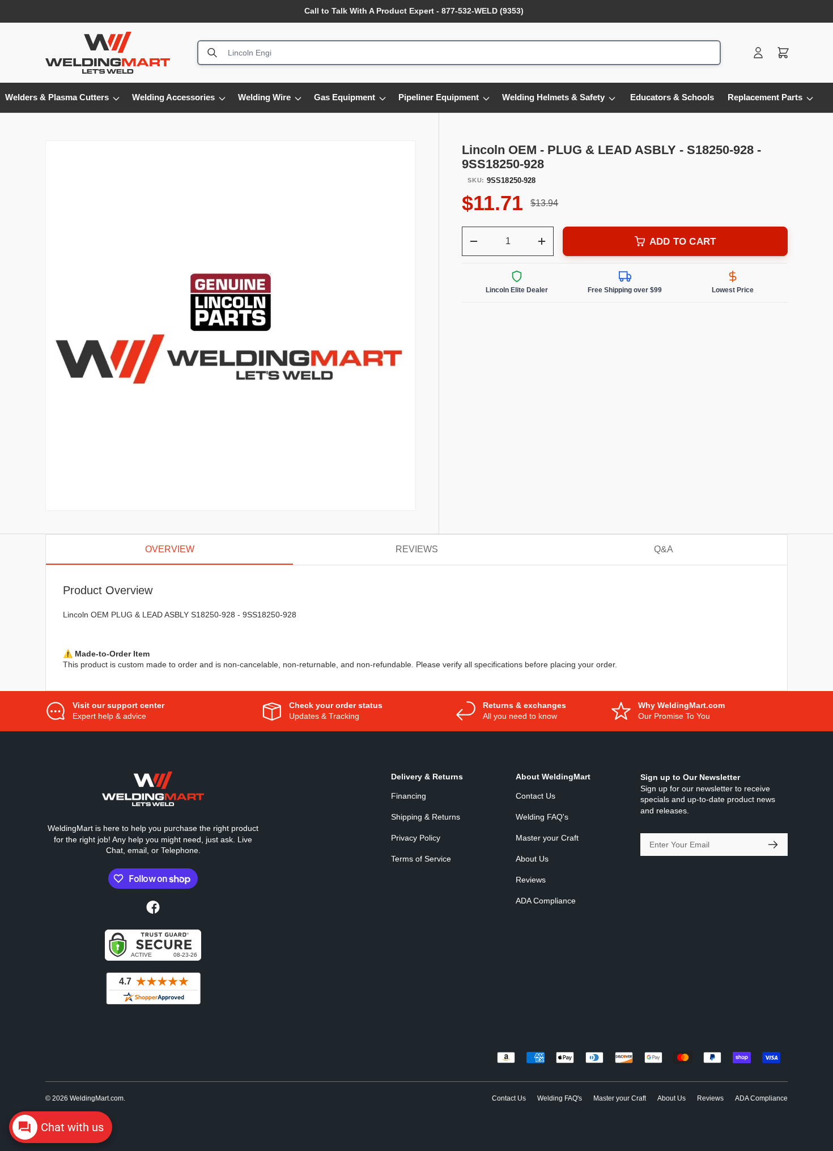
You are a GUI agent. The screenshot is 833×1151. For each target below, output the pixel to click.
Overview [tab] (169, 549)
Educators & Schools (672, 97)
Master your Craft (547, 837)
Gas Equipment (344, 97)
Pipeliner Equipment (438, 97)
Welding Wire (264, 97)
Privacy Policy (415, 837)
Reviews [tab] (417, 549)
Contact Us (535, 795)
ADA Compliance (546, 900)
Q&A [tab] (663, 549)
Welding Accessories (173, 97)
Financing (408, 795)
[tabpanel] (416, 627)
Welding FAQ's (542, 816)
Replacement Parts (765, 97)
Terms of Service (421, 858)
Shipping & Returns (425, 816)
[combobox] (459, 52)
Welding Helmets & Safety (553, 97)
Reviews (531, 879)
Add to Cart (682, 241)
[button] (783, 52)
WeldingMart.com (97, 1098)
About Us (532, 858)
